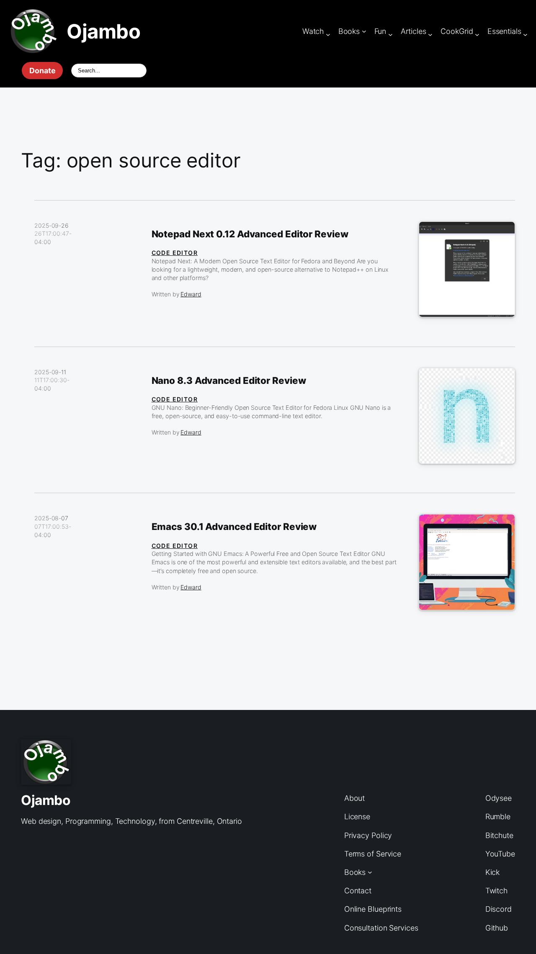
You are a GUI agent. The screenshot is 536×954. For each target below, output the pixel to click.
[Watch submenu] (328, 34)
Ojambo (103, 31)
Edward (190, 294)
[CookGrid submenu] (477, 34)
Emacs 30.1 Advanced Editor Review (234, 526)
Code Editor (175, 252)
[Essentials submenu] (525, 34)
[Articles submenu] (430, 34)
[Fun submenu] (390, 34)
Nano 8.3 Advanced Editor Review (229, 380)
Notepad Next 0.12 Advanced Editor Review (250, 234)
